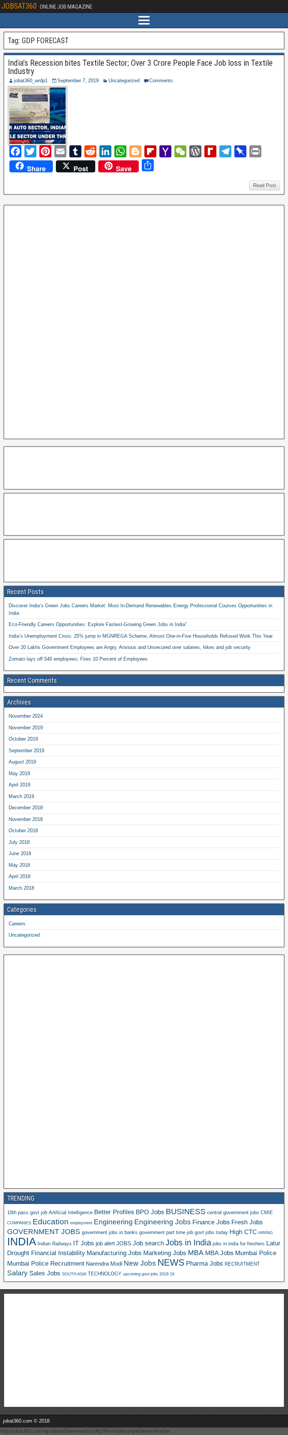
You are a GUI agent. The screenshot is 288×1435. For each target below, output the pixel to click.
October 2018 (23, 830)
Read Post (264, 185)
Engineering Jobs (162, 1222)
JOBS (123, 1243)
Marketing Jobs (164, 1253)
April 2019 (19, 785)
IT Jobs (83, 1243)
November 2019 (26, 727)
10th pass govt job (27, 1212)
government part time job (166, 1232)
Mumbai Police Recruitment (45, 1263)
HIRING (265, 1232)
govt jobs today (211, 1232)
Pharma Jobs (204, 1263)
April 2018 (19, 876)
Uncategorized (124, 80)
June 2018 (20, 853)
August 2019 (22, 762)
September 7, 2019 (78, 80)
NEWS (171, 1263)
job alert (105, 1243)
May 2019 (19, 773)
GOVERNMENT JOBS (43, 1232)
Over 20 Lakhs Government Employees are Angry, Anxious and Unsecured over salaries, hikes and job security (129, 647)
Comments (161, 80)
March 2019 (21, 796)
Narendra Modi (104, 1263)
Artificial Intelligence (71, 1212)
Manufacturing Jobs (114, 1253)
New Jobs (140, 1263)
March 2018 (21, 888)
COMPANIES (19, 1223)
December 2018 (26, 807)
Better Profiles (114, 1212)
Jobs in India (188, 1242)
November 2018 (26, 819)
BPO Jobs (150, 1212)
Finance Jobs (211, 1222)
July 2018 (19, 842)
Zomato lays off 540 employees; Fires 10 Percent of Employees (78, 659)
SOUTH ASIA (74, 1274)
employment (81, 1223)
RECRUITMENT (242, 1264)
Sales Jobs (44, 1273)
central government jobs (233, 1212)
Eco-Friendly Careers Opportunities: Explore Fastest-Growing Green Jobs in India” (98, 624)
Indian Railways (55, 1243)
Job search (148, 1243)
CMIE (267, 1212)
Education (51, 1221)
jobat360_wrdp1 (31, 80)
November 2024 (26, 716)
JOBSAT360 (19, 6)
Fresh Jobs (247, 1222)
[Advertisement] (63, 321)
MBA (196, 1253)
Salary (17, 1273)
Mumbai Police (255, 1253)
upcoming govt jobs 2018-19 (148, 1274)
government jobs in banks (110, 1232)
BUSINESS (186, 1211)
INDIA (21, 1241)
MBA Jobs (219, 1253)
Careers (17, 923)
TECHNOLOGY (105, 1274)
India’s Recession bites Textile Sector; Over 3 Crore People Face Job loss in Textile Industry (140, 67)
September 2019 (26, 750)
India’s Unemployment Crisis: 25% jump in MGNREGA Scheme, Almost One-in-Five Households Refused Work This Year (141, 636)
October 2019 (23, 739)
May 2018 (19, 865)
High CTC (243, 1232)
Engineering (113, 1222)
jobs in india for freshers (239, 1243)
